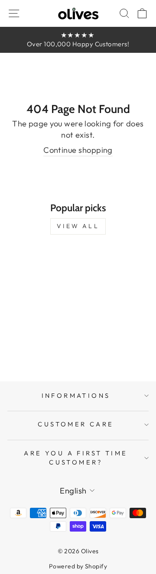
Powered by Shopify (78, 566)
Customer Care (76, 424)
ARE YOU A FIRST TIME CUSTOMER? (75, 457)
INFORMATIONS (76, 395)
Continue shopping (78, 150)
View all (78, 226)
